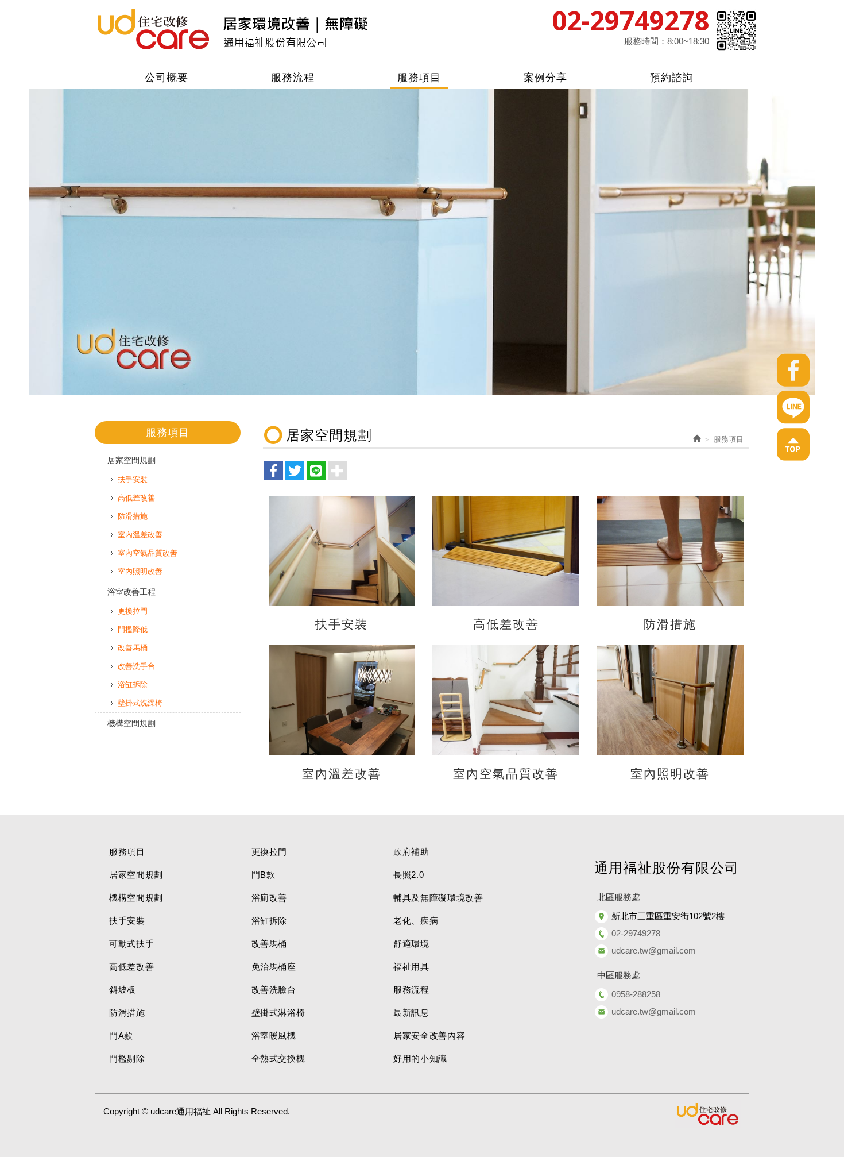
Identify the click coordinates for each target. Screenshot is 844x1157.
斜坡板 (122, 989)
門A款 (121, 1035)
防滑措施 (133, 516)
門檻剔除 (127, 1058)
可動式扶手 (131, 943)
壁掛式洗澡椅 (140, 703)
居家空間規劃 (131, 460)
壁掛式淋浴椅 (278, 1012)
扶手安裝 (133, 479)
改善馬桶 (133, 647)
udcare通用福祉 (232, 30)
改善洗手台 (136, 666)
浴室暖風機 (273, 1035)
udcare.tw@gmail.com (653, 950)
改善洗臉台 (273, 989)
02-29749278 (630, 20)
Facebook (793, 370)
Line (793, 407)
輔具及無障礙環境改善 (438, 898)
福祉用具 (411, 966)
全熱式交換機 (278, 1058)
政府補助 (411, 852)
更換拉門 (133, 611)
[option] (422, 242)
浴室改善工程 (131, 591)
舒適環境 (411, 943)
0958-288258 (635, 994)
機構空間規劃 (131, 723)
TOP (793, 444)
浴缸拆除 (133, 684)
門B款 (263, 875)
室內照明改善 (140, 571)
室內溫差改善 (140, 534)
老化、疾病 (415, 920)
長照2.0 (408, 875)
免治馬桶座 (273, 966)
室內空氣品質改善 (147, 553)
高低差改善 (136, 497)
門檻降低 (133, 629)
